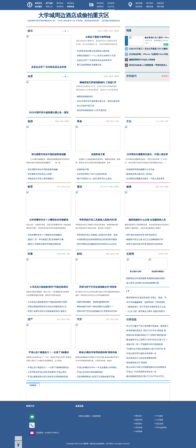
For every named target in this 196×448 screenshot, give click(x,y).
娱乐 (30, 30)
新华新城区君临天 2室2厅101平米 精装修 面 (146, 330)
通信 (79, 186)
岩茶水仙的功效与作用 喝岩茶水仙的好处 (144, 244)
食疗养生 (149, 3)
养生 (112, 121)
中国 (58, 254)
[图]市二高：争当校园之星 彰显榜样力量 (46, 239)
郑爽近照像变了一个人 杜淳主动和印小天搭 (96, 55)
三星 (101, 187)
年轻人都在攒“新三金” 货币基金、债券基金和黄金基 (78, 21)
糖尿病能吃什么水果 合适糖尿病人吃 (147, 219)
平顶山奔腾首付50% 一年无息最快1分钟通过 (97, 367)
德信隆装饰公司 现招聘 (136, 362)
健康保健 (149, 7)
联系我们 (138, 424)
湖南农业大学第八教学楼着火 (41, 178)
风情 (61, 121)
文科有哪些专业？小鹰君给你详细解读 (48, 219)
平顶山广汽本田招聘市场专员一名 (141, 372)
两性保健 (160, 7)
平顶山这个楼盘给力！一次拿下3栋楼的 (49, 352)
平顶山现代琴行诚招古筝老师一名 (141, 353)
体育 (30, 76)
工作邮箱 (159, 420)
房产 (30, 319)
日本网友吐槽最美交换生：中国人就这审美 (145, 178)
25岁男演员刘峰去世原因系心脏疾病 (93, 51)
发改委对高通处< (158, 271)
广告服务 (159, 416)
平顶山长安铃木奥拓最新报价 (90, 372)
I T (127, 291)
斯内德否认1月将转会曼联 (87, 90)
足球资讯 (110, 3)
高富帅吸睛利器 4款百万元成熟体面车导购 (96, 376)
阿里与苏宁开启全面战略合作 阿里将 (98, 287)
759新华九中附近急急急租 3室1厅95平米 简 (146, 349)
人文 (157, 121)
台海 (68, 254)
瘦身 (107, 121)
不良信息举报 (161, 428)
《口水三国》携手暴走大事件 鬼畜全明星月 (145, 311)
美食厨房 (160, 3)
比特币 (161, 254)
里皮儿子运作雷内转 (109, 90)
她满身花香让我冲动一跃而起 (139, 174)
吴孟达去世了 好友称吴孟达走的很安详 (94, 60)
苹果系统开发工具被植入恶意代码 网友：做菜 (97, 235)
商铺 (68, 319)
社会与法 (110, 7)
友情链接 (138, 431)
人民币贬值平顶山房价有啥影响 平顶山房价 (47, 372)
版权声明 (138, 420)
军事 (30, 253)
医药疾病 (138, 7)
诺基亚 (116, 187)
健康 (128, 186)
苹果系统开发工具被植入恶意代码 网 (98, 219)
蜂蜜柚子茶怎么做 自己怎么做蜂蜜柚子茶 (144, 239)
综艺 (111, 31)
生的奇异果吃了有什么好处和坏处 (92, 174)
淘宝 (166, 254)
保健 (166, 187)
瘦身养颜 (138, 3)
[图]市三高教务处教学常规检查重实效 (44, 244)
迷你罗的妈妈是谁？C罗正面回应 (91, 110)
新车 (107, 319)
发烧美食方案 (98, 154)
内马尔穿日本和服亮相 (107, 86)
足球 (105, 76)
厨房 (117, 121)
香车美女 (60, 3)
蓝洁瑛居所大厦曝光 (85, 41)
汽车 (79, 319)
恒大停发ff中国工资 (85, 106)
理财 (117, 254)
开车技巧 (131, 76)
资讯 (112, 319)
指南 (57, 121)
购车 (117, 319)
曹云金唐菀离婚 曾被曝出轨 (89, 65)
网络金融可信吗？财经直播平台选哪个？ (95, 306)
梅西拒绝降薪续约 (85, 96)
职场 (68, 187)
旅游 (30, 121)
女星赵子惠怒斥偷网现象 (98, 37)
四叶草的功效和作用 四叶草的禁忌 (141, 235)
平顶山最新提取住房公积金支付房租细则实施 (48, 376)
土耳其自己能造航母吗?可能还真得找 (49, 287)
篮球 (111, 76)
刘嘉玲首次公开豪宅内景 (106, 41)
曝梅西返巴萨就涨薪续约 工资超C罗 (98, 82)
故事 (112, 254)
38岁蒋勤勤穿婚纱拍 (108, 44)
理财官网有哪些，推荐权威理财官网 (93, 302)
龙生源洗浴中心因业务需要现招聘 (141, 358)
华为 (106, 187)
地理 (166, 121)
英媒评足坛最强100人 (85, 86)
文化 (128, 121)
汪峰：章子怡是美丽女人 (86, 44)
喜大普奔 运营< (136, 271)
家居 (63, 319)
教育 (30, 186)
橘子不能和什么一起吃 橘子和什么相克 (94, 178)
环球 (63, 254)
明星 (105, 31)
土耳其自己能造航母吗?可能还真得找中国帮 (47, 302)
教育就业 (70, 3)
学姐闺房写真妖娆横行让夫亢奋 (140, 169)
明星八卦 (49, 7)
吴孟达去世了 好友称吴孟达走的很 (48, 67)
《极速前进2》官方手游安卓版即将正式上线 (146, 307)
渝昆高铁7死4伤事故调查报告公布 (41, 21)
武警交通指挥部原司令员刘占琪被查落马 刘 (47, 306)
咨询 (58, 187)
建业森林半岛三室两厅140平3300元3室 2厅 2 (146, 339)
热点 (100, 31)
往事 (162, 121)
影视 (117, 31)
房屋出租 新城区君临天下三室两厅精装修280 (146, 335)
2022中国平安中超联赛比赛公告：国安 (49, 112)
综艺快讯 (60, 7)
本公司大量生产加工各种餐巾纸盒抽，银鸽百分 (147, 326)
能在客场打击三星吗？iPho (157, 37)
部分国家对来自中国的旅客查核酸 (49, 154)
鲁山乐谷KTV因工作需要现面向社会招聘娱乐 (146, 367)
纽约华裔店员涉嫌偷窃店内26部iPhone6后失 (97, 244)
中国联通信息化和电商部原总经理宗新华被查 (97, 239)
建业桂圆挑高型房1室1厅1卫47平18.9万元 (145, 376)
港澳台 (67, 121)
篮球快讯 (100, 7)
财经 (79, 253)
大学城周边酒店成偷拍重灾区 (73, 15)
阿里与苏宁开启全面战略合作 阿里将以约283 (97, 311)
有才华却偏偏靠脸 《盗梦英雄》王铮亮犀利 (145, 302)
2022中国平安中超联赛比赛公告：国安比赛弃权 (98, 101)
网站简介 (138, 416)
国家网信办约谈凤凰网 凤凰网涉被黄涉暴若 (145, 278)
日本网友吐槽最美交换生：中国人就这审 (147, 154)
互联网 (130, 253)
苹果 (110, 187)
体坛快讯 (100, 3)
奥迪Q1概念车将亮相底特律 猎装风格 (98, 352)
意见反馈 (159, 424)
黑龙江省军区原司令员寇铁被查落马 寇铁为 (47, 311)
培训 (63, 187)
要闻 (117, 76)
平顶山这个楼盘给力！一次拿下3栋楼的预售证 (48, 367)
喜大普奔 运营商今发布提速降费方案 (142, 283)
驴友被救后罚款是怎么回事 (40, 174)
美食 (79, 121)
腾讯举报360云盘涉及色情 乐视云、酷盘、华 (146, 297)
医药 (157, 187)
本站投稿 (138, 428)
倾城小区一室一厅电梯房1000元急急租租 (144, 344)
